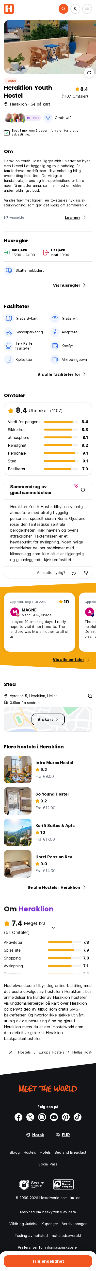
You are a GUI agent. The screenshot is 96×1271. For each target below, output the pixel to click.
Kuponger (50, 1224)
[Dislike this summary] (86, 573)
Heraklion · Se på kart (30, 104)
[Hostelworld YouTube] (54, 1117)
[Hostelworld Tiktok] (77, 1117)
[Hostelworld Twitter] (30, 1117)
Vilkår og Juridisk (23, 1224)
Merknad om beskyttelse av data (48, 1212)
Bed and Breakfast (70, 1152)
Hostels (30, 1152)
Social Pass (47, 1164)
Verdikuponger (74, 1224)
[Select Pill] (63, 9)
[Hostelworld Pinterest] (66, 1117)
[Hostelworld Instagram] (42, 1117)
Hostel (11, 81)
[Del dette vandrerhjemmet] (89, 73)
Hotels (45, 1152)
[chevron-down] (53, 927)
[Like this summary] (74, 573)
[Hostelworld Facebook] (18, 1117)
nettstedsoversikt (66, 1235)
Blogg (15, 1152)
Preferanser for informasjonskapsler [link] (48, 1247)
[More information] (83, 490)
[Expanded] (11, 1052)
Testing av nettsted (31, 1235)
